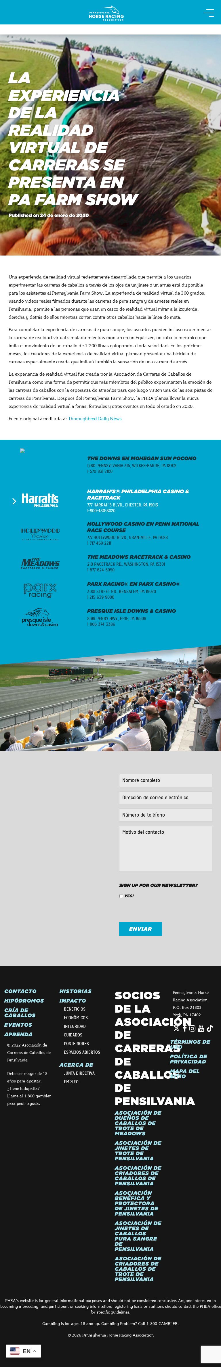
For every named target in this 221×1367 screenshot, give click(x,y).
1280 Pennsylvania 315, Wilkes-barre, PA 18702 (131, 466)
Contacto (20, 991)
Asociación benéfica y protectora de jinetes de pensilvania (136, 1203)
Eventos (18, 1025)
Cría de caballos (20, 1013)
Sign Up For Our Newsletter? (158, 885)
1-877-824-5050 (101, 570)
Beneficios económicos (76, 1013)
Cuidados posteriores (76, 1039)
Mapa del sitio (185, 1074)
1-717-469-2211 (99, 543)
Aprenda (18, 1034)
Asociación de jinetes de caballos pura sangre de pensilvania (138, 1236)
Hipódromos (24, 1000)
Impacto (73, 1000)
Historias (76, 991)
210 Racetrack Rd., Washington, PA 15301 (126, 564)
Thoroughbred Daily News (95, 418)
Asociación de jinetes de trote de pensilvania (138, 1151)
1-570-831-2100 (100, 471)
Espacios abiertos (82, 1052)
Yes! (129, 896)
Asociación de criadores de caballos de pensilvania (138, 1176)
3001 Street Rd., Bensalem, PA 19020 (121, 591)
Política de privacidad (188, 1059)
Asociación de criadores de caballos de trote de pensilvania (138, 1269)
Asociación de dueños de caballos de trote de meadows (138, 1123)
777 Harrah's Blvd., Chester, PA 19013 (122, 505)
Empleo (71, 1082)
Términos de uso (190, 1044)
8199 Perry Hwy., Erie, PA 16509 (116, 618)
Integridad (75, 1026)
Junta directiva (79, 1073)
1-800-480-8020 (101, 511)
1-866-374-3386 (101, 624)
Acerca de (76, 1065)
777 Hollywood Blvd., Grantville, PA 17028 (127, 537)
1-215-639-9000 (100, 597)
